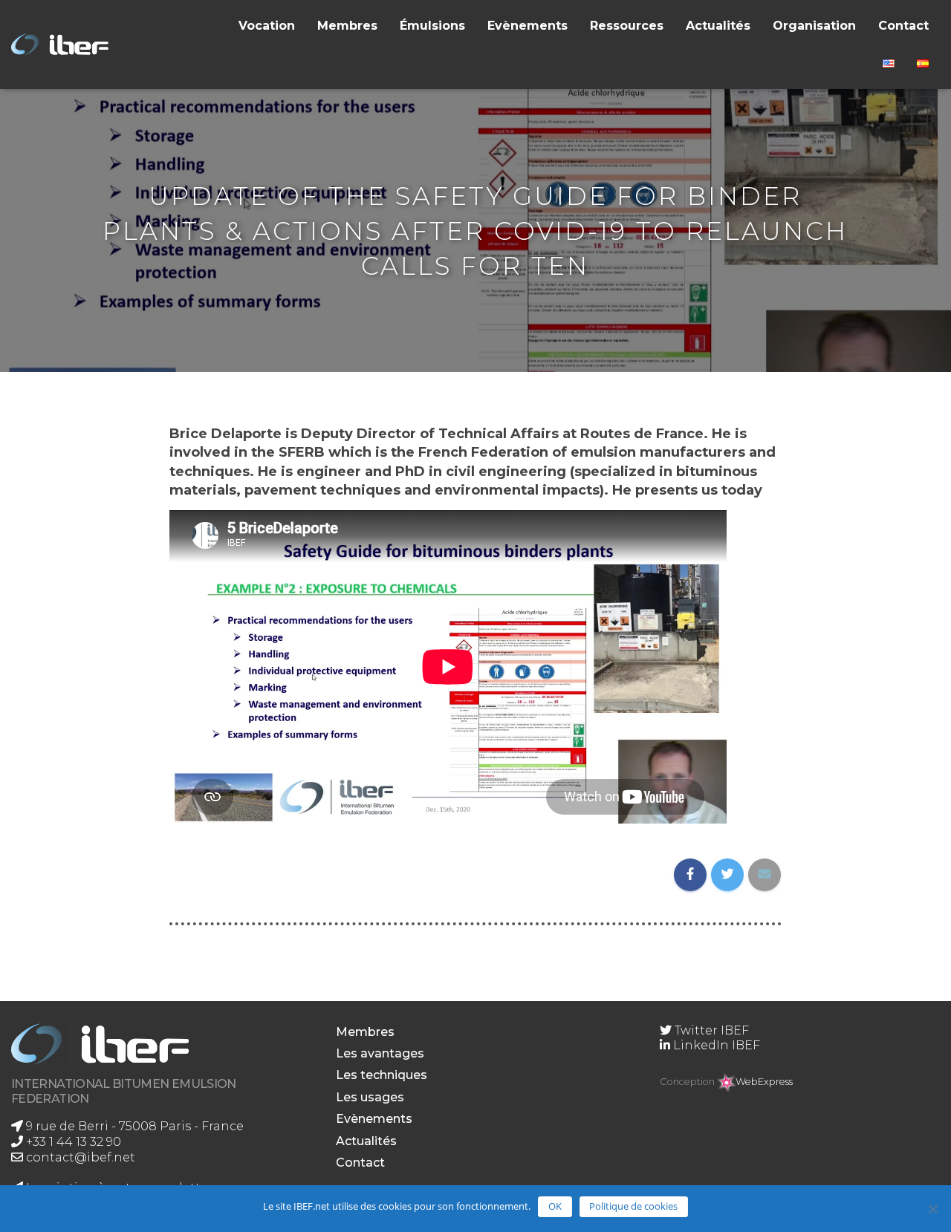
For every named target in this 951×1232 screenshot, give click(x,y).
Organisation (814, 26)
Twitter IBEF (710, 1030)
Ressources (626, 26)
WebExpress (764, 1081)
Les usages (370, 1097)
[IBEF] (63, 44)
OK (555, 1206)
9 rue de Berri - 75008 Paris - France (133, 1126)
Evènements (527, 26)
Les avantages (380, 1053)
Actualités (718, 26)
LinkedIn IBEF (715, 1045)
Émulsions (432, 26)
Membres (347, 26)
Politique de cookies (633, 1206)
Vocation (266, 26)
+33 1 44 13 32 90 (72, 1142)
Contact (903, 26)
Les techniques (381, 1075)
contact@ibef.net (79, 1157)
